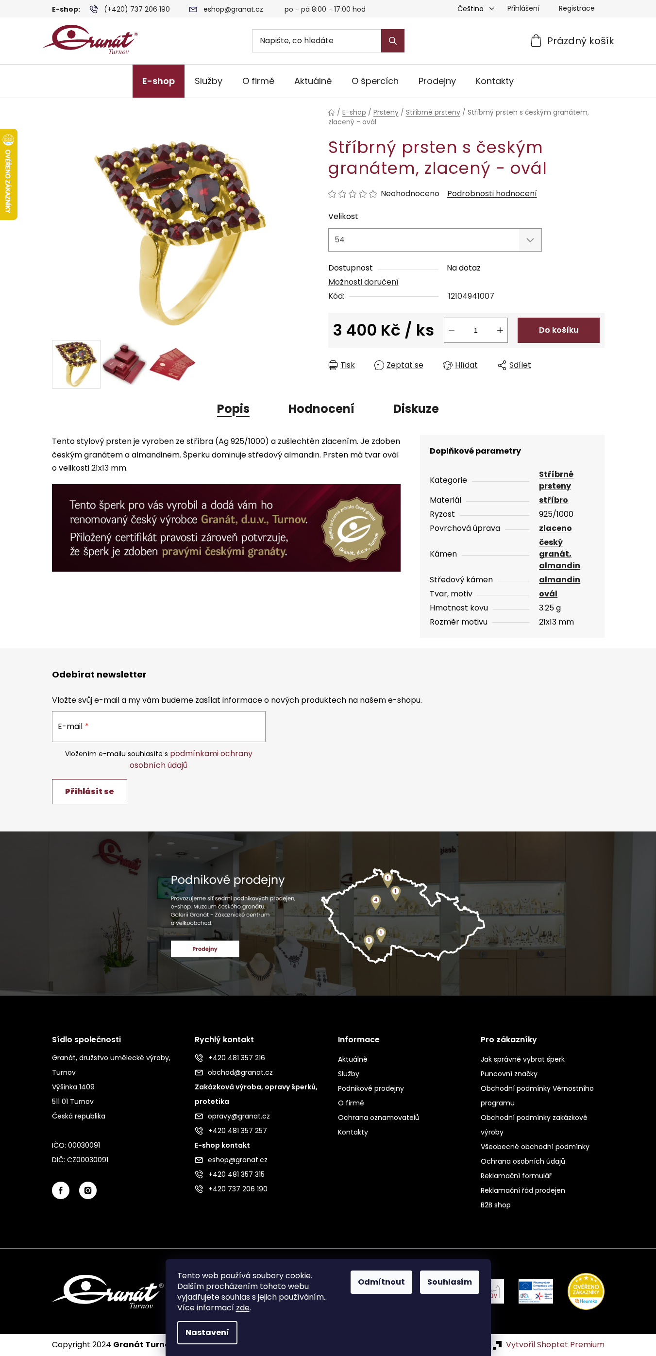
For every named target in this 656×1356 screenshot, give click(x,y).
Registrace (577, 8)
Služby (348, 1074)
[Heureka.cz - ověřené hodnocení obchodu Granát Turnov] (579, 1291)
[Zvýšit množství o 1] (500, 330)
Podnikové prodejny (371, 1088)
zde (243, 1307)
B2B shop (496, 1205)
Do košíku (558, 330)
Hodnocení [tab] (321, 409)
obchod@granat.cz (240, 1072)
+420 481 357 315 (236, 1174)
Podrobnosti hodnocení (492, 193)
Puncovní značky (509, 1074)
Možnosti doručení (363, 282)
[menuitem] (159, 81)
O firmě (351, 1103)
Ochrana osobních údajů (523, 1161)
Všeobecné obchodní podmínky (535, 1147)
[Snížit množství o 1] (451, 330)
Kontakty (353, 1132)
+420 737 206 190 (238, 1189)
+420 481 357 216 (236, 1058)
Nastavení (207, 1332)
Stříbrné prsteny (556, 480)
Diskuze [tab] (416, 409)
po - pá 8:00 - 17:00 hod (325, 9)
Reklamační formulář (516, 1176)
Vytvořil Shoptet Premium (555, 1344)
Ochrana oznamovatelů (379, 1117)
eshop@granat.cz (233, 9)
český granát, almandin (559, 554)
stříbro (553, 500)
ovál (548, 593)
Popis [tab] (233, 409)
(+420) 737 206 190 (137, 9)
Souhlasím (449, 1282)
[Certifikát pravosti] (226, 522)
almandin (559, 579)
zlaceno (555, 528)
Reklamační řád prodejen (523, 1190)
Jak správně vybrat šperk (523, 1059)
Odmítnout (381, 1282)
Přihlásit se (89, 791)
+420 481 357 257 (237, 1131)
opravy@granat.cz (239, 1116)
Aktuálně (353, 1059)
